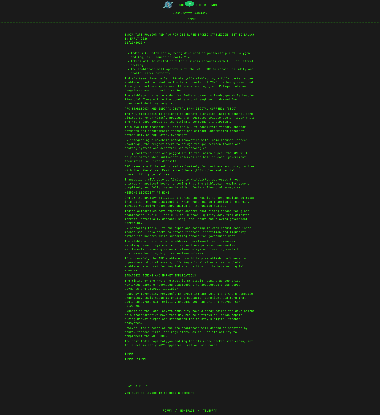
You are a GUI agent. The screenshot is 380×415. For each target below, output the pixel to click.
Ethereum (185, 86)
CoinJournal (209, 345)
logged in (154, 393)
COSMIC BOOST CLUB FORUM (196, 5)
